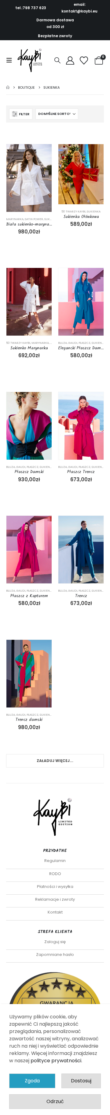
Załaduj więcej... (55, 760)
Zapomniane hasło (55, 954)
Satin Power (34, 219)
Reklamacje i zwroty (55, 899)
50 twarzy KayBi (73, 211)
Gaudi (72, 343)
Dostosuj (81, 1080)
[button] (11, 60)
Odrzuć (55, 1101)
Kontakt (55, 912)
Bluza (62, 343)
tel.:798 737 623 (30, 7)
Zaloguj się (55, 942)
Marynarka (15, 219)
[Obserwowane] (84, 60)
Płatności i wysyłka (55, 886)
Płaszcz (84, 343)
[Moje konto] (70, 60)
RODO (55, 874)
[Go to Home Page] (7, 87)
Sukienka (51, 219)
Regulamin (55, 861)
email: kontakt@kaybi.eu (79, 8)
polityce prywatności (56, 1060)
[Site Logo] (31, 60)
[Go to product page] (29, 178)
